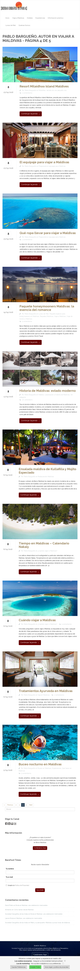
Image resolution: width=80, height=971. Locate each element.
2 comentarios (59, 695)
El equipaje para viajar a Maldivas (44, 162)
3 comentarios (27, 93)
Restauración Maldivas (46, 476)
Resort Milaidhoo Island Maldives (44, 86)
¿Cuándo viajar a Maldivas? (47, 551)
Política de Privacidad (22, 885)
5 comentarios (27, 321)
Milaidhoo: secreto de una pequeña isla (53, 90)
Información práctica (55, 18)
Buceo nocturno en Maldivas (40, 764)
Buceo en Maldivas (44, 768)
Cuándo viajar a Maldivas (37, 620)
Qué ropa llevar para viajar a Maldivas (48, 233)
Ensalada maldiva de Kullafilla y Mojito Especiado (47, 470)
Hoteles (30, 18)
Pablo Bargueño (30, 90)
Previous (10, 805)
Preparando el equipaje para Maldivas (52, 166)
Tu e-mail (9, 877)
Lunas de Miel (11, 25)
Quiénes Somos (24, 25)
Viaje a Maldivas (18, 18)
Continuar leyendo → (30, 114)
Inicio (7, 18)
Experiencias (40, 18)
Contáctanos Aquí (40, 954)
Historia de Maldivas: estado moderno (47, 391)
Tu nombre (10, 869)
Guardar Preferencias (19, 967)
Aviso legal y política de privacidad (56, 967)
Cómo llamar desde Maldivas (24, 910)
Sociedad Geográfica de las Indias (22, 948)
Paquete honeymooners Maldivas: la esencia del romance (46, 308)
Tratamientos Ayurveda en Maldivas (45, 691)
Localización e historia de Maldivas (57, 395)
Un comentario (27, 400)
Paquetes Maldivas (46, 316)
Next (30, 805)
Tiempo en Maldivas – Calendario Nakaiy (44, 545)
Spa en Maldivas (44, 695)
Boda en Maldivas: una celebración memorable (31, 905)
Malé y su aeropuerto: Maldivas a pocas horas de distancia (50, 922)
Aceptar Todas (35, 967)
